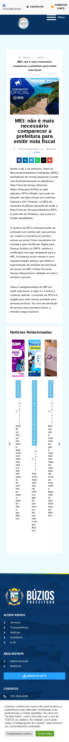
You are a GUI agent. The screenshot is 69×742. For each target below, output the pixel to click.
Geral (36, 152)
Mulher (18, 389)
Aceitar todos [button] (45, 733)
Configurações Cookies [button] (19, 733)
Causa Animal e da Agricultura (34, 412)
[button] (19, 160)
